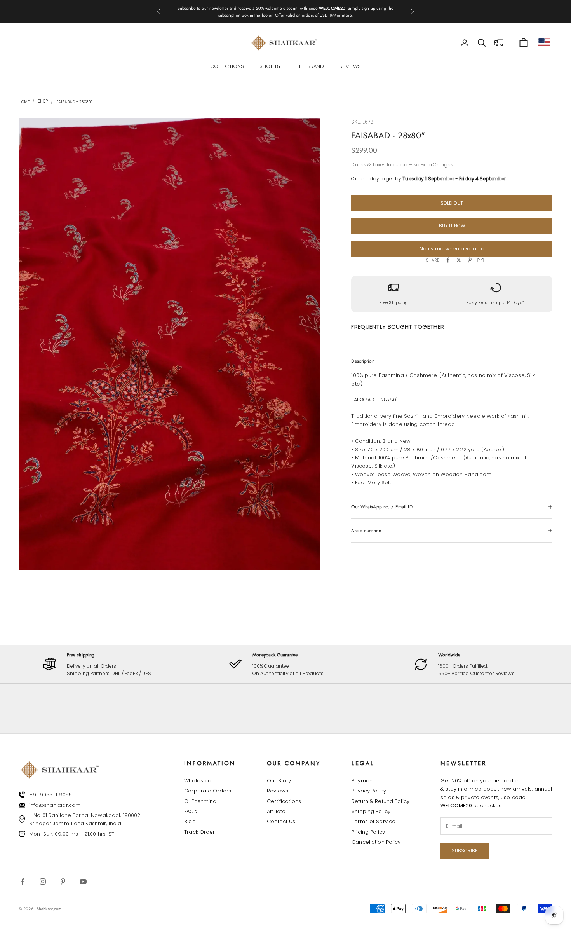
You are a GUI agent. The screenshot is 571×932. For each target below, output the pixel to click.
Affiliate (276, 811)
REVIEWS (350, 66)
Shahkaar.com (49, 909)
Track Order (199, 832)
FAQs (190, 811)
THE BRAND (310, 66)
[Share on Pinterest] (470, 260)
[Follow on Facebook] (22, 881)
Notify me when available (452, 248)
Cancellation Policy (376, 842)
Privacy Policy (369, 790)
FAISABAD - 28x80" (74, 102)
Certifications (284, 801)
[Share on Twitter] (459, 260)
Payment (363, 780)
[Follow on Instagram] (43, 881)
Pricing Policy (368, 832)
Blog (190, 821)
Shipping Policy (371, 811)
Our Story (279, 780)
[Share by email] (480, 260)
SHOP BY (270, 66)
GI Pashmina (200, 801)
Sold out (451, 203)
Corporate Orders (207, 790)
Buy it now (452, 225)
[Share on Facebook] (448, 260)
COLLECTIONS (227, 66)
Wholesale (197, 780)
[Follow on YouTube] (83, 881)
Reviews (277, 790)
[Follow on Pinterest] (63, 881)
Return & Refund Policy (380, 801)
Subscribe (464, 850)
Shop (42, 101)
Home (24, 102)
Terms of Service (373, 821)
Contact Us (281, 821)
